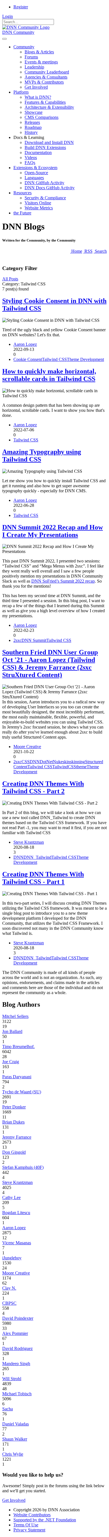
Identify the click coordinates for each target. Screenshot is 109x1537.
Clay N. (9, 1288)
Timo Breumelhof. (18, 1046)
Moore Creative (27, 746)
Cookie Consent (27, 359)
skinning (77, 761)
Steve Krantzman (28, 842)
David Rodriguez (17, 1348)
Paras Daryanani (16, 1076)
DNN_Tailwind (37, 857)
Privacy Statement (29, 1529)
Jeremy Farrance (16, 1137)
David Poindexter (17, 1318)
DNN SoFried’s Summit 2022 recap (63, 581)
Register (20, 6)
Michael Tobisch (17, 1393)
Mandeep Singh (16, 1363)
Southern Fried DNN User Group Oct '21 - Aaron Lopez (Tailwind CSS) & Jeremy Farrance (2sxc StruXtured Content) (50, 663)
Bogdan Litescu (16, 1212)
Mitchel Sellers (15, 1016)
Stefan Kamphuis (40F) (23, 1167)
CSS (26, 761)
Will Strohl (11, 1378)
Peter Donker (14, 1107)
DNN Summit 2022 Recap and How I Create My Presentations (52, 531)
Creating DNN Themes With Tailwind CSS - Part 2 (43, 787)
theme (81, 766)
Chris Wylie (12, 1454)
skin (66, 761)
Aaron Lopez (25, 344)
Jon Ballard (12, 1031)
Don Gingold (14, 1152)
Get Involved (13, 1500)
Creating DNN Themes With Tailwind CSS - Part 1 (43, 878)
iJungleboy (12, 1257)
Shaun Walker (14, 1439)
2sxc (17, 640)
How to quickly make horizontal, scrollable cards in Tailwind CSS (49, 375)
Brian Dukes (13, 1122)
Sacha (7, 1408)
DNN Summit (34, 640)
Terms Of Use (25, 1524)
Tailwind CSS (54, 359)
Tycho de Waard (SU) (21, 1091)
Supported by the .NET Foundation (44, 1519)
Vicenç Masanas (16, 1242)
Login (7, 16)
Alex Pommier (15, 1333)
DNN (35, 761)
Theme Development (85, 359)
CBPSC (9, 1303)
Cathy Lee (11, 1197)
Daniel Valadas (15, 1424)
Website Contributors (32, 1514)
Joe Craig (10, 1061)
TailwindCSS (64, 766)
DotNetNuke (51, 761)
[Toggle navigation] (4, 39)
